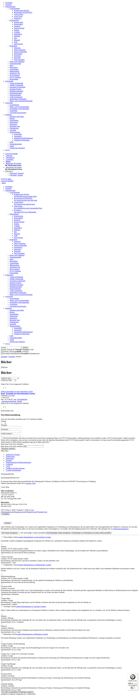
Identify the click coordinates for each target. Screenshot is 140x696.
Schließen (7, 523)
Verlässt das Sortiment (17, 148)
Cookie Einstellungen (13, 470)
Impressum (9, 458)
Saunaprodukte (15, 132)
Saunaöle (13, 130)
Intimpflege (18, 34)
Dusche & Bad (19, 28)
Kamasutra (13, 124)
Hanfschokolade (15, 95)
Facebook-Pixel (6, 674)
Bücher (12, 118)
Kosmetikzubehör (16, 144)
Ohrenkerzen (14, 128)
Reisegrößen (14, 79)
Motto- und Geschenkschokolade (21, 101)
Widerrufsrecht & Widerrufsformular (18, 462)
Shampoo (17, 48)
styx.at (7, 150)
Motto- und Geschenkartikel (19, 107)
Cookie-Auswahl (7, 557)
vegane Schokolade (16, 83)
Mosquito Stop (15, 126)
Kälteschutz (14, 122)
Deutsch (20, 173)
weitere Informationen (34, 537)
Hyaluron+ (18, 18)
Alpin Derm (18, 16)
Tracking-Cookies (9, 606)
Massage (17, 40)
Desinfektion (14, 120)
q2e (32, 510)
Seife (16, 42)
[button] (9, 171)
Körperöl (17, 26)
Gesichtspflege (15, 8)
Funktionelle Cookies (10, 565)
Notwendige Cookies (10, 537)
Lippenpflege (14, 69)
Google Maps (5, 598)
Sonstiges (8, 115)
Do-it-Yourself (15, 75)
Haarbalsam (18, 54)
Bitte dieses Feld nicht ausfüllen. (12, 444)
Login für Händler (11, 154)
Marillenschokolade (16, 91)
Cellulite (17, 32)
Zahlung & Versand (12, 454)
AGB (7, 466)
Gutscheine (13, 111)
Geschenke (9, 103)
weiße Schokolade (16, 97)
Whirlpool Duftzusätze (22, 140)
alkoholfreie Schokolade (18, 99)
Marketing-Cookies (10, 634)
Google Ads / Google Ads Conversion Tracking (17, 654)
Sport (11, 65)
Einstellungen (91, 533)
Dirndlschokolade (16, 93)
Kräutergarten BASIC (21, 10)
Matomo (4, 616)
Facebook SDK (6, 586)
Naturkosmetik (10, 7)
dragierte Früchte (15, 89)
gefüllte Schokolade (16, 85)
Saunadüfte (18, 134)
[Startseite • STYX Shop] (6, 179)
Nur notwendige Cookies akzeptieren (33, 533)
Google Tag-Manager (8, 664)
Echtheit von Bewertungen (15, 468)
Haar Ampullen (19, 60)
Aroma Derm (18, 14)
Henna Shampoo (20, 50)
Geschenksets (14, 105)
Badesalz (17, 36)
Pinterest (4, 626)
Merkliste (12, 401)
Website (3, 547)
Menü (4, 183)
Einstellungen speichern (17, 692)
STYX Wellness (15, 77)
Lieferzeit (9, 464)
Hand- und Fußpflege (17, 61)
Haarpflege (13, 46)
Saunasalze (18, 136)
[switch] (133, 687)
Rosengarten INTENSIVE (23, 12)
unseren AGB (30, 483)
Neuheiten (8, 3)
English (20, 175)
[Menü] (136, 674)
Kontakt (8, 460)
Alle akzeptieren (10, 533)
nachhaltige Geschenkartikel (19, 109)
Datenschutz (10, 456)
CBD (11, 142)
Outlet (12, 146)
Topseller (8, 5)
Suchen (25, 347)
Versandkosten (22, 399)
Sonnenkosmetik (15, 63)
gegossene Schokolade (17, 87)
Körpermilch (18, 24)
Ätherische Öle (15, 73)
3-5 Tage (11, 395)
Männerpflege (14, 71)
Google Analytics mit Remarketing (13, 644)
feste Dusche (18, 44)
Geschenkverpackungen (18, 113)
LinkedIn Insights (7, 684)
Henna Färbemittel (20, 52)
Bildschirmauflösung (8, 576)
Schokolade (9, 81)
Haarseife (17, 58)
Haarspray (17, 56)
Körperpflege (14, 20)
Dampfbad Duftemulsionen (23, 138)
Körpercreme (18, 22)
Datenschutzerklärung (121, 529)
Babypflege (14, 67)
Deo (15, 38)
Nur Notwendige (58, 533)
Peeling (16, 30)
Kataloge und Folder (17, 116)
